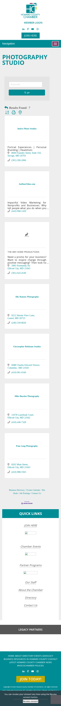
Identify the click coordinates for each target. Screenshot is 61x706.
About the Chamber (30, 590)
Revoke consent (30, 701)
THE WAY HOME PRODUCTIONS (23, 252)
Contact (52, 659)
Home (11, 655)
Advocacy (47, 655)
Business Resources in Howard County (25, 659)
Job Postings (25, 493)
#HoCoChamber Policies (30, 665)
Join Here (30, 35)
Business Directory (17, 490)
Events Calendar (33, 490)
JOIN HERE (30, 525)
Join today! (30, 679)
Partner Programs (31, 565)
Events (38, 655)
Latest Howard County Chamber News (30, 662)
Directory (30, 597)
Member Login (33, 22)
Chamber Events (30, 546)
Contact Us (36, 493)
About (18, 655)
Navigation (8, 43)
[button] (6, 107)
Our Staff (30, 582)
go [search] (28, 92)
